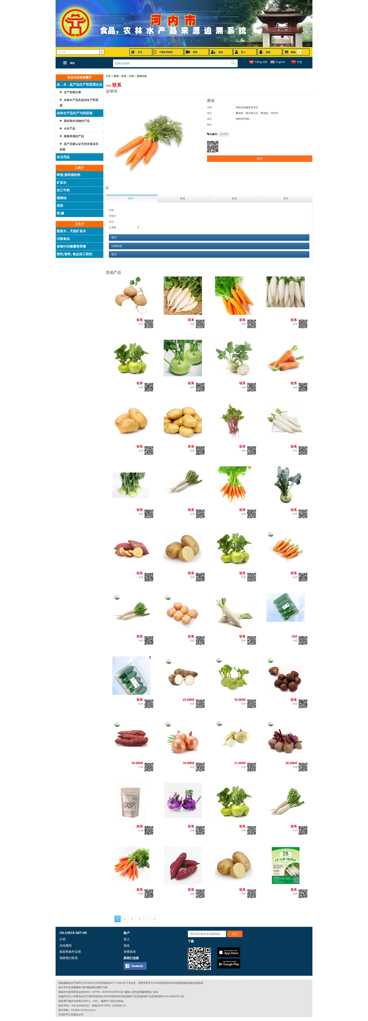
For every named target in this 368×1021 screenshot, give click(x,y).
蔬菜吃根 (142, 76)
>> (154, 918)
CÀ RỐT (224, 134)
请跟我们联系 (68, 958)
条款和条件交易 (70, 951)
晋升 (114, 254)
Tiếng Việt (261, 62)
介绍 (62, 939)
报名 (127, 945)
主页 (108, 76)
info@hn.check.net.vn (83, 1010)
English (280, 62)
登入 (127, 939)
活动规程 (65, 945)
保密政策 (130, 951)
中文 (299, 62)
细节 (114, 237)
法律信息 (116, 245)
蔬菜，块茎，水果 (124, 76)
